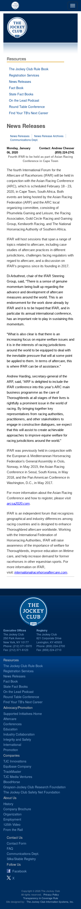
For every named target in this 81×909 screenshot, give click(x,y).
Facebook (19, 871)
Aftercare (9, 718)
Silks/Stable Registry (21, 858)
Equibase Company (17, 766)
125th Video (11, 824)
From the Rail (13, 829)
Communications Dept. (24, 140)
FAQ (10, 848)
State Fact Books (21, 94)
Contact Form (16, 843)
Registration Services (24, 75)
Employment (12, 819)
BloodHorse (11, 782)
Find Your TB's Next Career (28, 113)
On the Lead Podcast (24, 100)
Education (10, 729)
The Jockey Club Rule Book (28, 69)
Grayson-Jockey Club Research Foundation (34, 787)
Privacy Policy (51, 894)
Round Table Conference (27, 106)
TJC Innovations (14, 761)
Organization (12, 814)
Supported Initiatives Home (22, 713)
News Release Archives (48, 136)
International (12, 744)
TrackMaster (12, 771)
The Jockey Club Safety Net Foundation (31, 792)
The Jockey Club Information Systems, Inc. (50, 901)
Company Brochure (17, 809)
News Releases (20, 81)
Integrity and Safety (17, 739)
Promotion (10, 749)
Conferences (12, 724)
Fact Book (16, 87)
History (8, 804)
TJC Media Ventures (17, 776)
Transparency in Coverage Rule (40, 898)
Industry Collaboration (19, 734)
